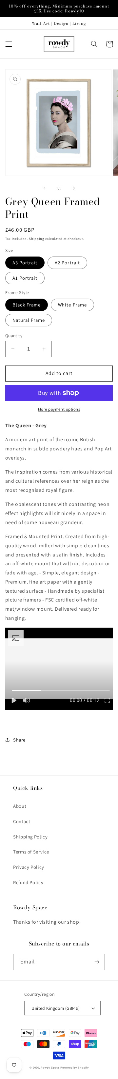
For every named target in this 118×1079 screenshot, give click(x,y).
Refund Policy (28, 882)
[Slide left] (44, 188)
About (19, 806)
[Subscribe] (97, 962)
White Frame (72, 305)
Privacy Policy (28, 867)
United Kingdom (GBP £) (55, 1008)
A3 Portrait (25, 262)
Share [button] (19, 740)
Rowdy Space (50, 1068)
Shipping (36, 238)
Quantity (13, 335)
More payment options (59, 409)
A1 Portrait (25, 278)
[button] (8, 44)
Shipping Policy (30, 837)
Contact (21, 821)
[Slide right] (74, 188)
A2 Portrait (67, 262)
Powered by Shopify (74, 1068)
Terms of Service (31, 852)
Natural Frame (28, 320)
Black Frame (26, 305)
